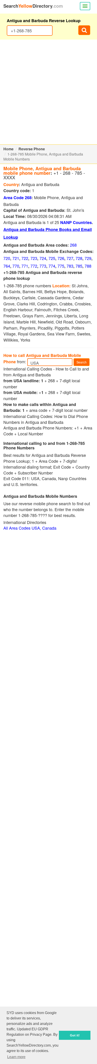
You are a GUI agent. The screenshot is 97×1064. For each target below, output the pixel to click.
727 (70, 258)
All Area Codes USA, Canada (29, 528)
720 (6, 258)
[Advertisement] (48, 92)
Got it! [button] (75, 1035)
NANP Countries (76, 222)
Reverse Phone (31, 148)
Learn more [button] (16, 1057)
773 (42, 266)
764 (6, 266)
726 (61, 258)
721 (15, 258)
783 (70, 266)
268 (73, 245)
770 (15, 266)
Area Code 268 (17, 198)
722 (24, 258)
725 (51, 258)
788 (88, 266)
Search (81, 362)
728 (79, 258)
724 (42, 258)
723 (33, 258)
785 (79, 266)
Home (8, 148)
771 (24, 266)
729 (88, 258)
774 (51, 266)
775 (61, 266)
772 (33, 266)
